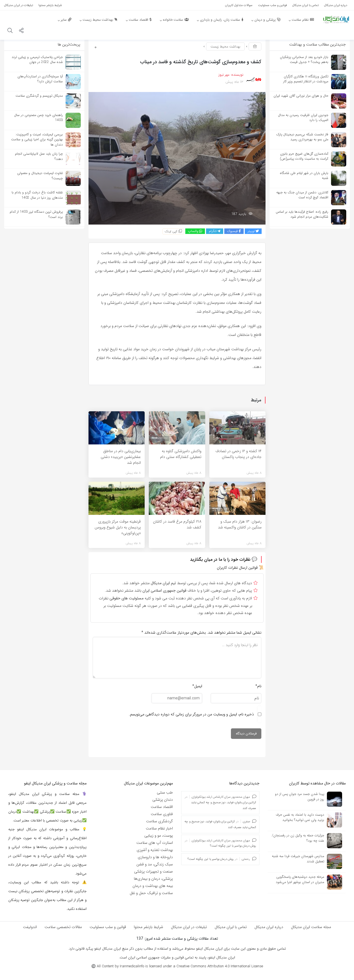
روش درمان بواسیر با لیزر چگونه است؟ (233, 846)
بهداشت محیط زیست (225, 46)
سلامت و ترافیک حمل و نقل (151, 893)
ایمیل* (197, 686)
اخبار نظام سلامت (159, 828)
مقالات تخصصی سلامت (63, 927)
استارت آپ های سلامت (154, 843)
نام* (258, 686)
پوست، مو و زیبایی (158, 836)
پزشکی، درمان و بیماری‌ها (153, 879)
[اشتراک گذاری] (21, 31)
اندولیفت (30, 927)
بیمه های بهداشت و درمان (152, 886)
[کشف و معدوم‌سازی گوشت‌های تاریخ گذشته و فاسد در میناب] (177, 158)
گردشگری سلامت (159, 821)
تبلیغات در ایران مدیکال (189, 927)
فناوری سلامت (162, 814)
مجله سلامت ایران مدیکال (311, 927)
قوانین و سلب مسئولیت (108, 927)
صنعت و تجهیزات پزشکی (153, 871)
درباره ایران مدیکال (268, 927)
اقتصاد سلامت (162, 807)
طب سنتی (165, 792)
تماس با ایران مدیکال (231, 927)
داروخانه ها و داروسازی (155, 857)
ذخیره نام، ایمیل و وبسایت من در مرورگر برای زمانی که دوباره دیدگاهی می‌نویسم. (191, 714)
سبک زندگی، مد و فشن (154, 864)
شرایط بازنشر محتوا (148, 927)
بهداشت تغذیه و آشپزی (155, 850)
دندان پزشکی (162, 800)
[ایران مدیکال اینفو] (336, 19)
